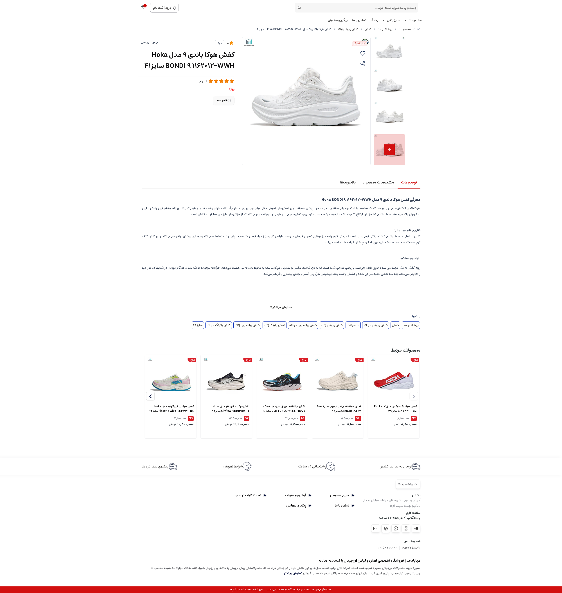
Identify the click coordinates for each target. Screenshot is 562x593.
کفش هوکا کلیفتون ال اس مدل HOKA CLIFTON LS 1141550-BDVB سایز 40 (284, 408)
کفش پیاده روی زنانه (247, 325)
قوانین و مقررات (295, 495)
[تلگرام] (416, 528)
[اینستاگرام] (406, 528)
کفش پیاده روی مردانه (303, 325)
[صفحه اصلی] (418, 29)
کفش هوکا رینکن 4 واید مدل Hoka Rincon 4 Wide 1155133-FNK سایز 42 (171, 408)
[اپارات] (385, 528)
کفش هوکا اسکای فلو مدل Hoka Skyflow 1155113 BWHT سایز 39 (230, 408)
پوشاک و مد (385, 29)
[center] (299, 7)
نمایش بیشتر (282, 307)
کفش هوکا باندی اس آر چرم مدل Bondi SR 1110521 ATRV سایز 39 (339, 408)
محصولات (415, 20)
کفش (368, 29)
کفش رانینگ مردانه (219, 325)
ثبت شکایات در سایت (247, 495)
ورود (168, 8)
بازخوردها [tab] (348, 182)
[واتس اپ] (395, 528)
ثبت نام (158, 8)
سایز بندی (393, 20)
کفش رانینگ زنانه (274, 325)
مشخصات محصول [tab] (378, 182)
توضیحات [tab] (409, 182)
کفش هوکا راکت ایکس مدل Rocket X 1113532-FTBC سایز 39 (395, 408)
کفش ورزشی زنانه (348, 29)
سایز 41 (198, 325)
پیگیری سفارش (338, 20)
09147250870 (411, 548)
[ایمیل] (375, 528)
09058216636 (387, 548)
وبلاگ (374, 20)
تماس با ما (359, 20)
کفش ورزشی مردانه (376, 325)
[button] (150, 396)
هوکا (219, 43)
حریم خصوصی (339, 495)
